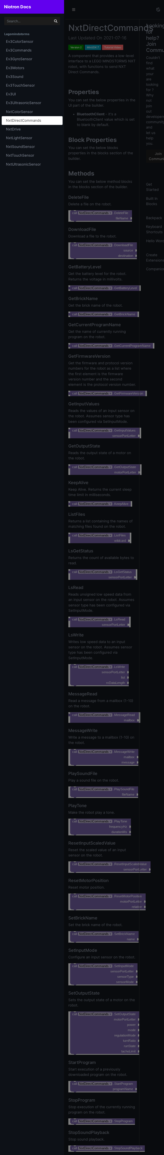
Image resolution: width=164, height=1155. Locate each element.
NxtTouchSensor (20, 155)
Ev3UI (11, 94)
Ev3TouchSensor (20, 85)
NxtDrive (13, 129)
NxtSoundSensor (20, 146)
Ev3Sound (14, 76)
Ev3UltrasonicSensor (23, 103)
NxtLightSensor (19, 138)
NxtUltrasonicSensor (23, 164)
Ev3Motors (15, 68)
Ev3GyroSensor (19, 59)
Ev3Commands (19, 50)
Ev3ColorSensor (19, 41)
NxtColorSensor (19, 112)
